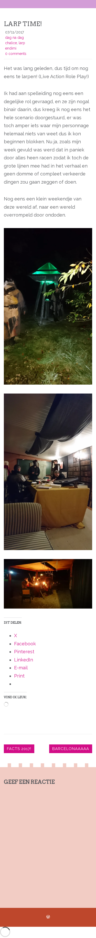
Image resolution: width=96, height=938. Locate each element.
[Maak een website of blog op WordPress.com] (48, 917)
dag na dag (14, 37)
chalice (11, 43)
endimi (10, 48)
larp (22, 43)
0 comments (15, 54)
